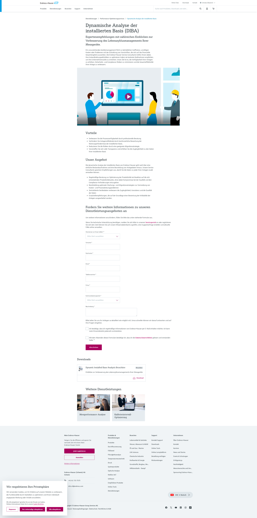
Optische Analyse (114, 471)
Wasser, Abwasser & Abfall (139, 444)
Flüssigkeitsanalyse (114, 455)
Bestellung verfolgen (158, 456)
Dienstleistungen (91, 19)
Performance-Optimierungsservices (112, 19)
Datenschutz (93, 509)
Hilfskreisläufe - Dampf (137, 468)
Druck (110, 463)
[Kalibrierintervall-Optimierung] (142, 410)
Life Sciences (134, 452)
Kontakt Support (157, 440)
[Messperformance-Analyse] (107, 410)
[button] (79, 451)
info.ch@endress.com (75, 486)
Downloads (186, 3)
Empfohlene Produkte (115, 483)
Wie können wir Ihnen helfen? (95, 232)
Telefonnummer (91, 274)
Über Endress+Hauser (180, 440)
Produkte (111, 443)
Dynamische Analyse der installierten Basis (142, 19)
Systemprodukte (113, 467)
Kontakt (195, 3)
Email (88, 264)
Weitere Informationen (72, 463)
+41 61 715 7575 (74, 480)
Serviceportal (151, 222)
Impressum (68, 509)
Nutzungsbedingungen (80, 509)
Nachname (89, 253)
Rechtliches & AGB (104, 509)
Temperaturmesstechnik (116, 459)
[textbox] (101, 236)
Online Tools (175, 3)
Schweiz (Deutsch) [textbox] (207, 3)
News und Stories (179, 452)
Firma (88, 285)
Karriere (176, 448)
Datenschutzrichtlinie (143, 337)
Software (111, 479)
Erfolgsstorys (177, 460)
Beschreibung (90, 306)
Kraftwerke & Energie (137, 460)
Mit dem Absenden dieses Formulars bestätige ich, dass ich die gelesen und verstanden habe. (129, 338)
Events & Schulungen (180, 456)
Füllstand (111, 451)
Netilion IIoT (112, 475)
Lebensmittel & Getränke (138, 440)
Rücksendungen (157, 460)
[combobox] (208, 3)
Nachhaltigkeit (178, 464)
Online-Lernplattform (158, 452)
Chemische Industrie (137, 456)
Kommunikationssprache (93, 296)
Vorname (89, 242)
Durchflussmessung (114, 447)
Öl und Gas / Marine (137, 448)
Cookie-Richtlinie (38, 504)
